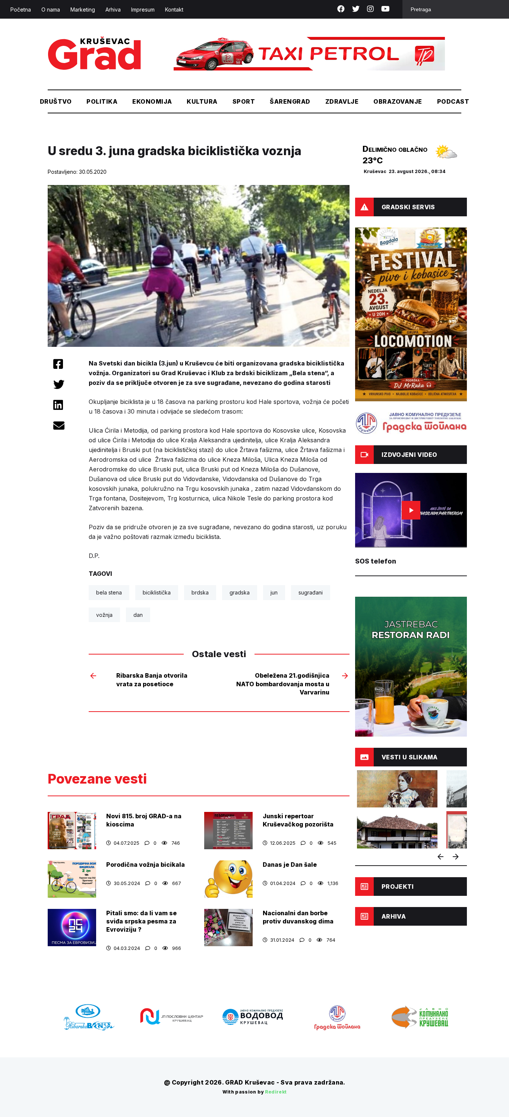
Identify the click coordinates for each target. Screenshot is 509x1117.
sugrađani (310, 592)
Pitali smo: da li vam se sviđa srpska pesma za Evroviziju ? (141, 921)
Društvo (56, 101)
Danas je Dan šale (290, 864)
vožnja (104, 615)
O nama (50, 9)
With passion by (254, 1092)
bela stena (109, 592)
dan (138, 615)
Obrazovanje (397, 101)
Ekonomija (152, 101)
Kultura (202, 101)
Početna (20, 9)
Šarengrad (290, 101)
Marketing (82, 9)
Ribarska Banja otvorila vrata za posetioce (151, 679)
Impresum (143, 9)
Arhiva (113, 9)
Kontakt (174, 9)
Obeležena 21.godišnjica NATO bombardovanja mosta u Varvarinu (282, 684)
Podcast (453, 101)
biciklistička (157, 592)
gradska (240, 592)
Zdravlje (342, 101)
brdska (200, 592)
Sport (244, 101)
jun (274, 592)
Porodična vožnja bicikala (145, 864)
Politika (101, 101)
